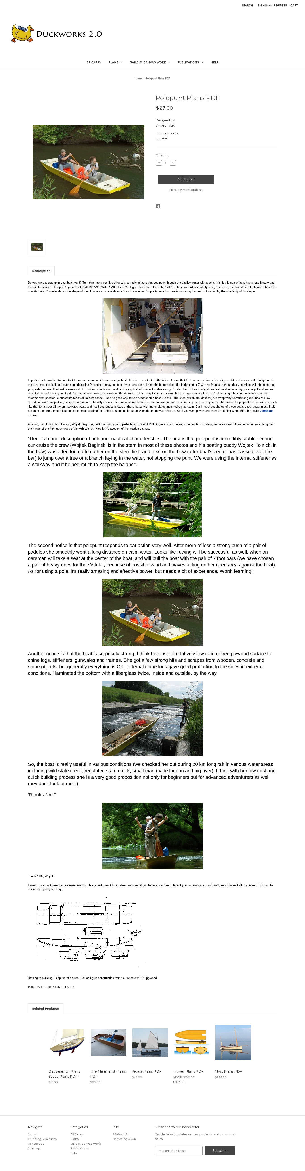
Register (280, 5)
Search (247, 5)
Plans (114, 62)
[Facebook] (158, 206)
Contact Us (36, 1144)
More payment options (186, 190)
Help (215, 62)
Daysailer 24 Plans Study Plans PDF (64, 1074)
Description (41, 271)
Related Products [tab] (45, 1009)
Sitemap (34, 1148)
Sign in (263, 5)
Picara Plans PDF (146, 1071)
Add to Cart (67, 1042)
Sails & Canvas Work (148, 62)
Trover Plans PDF (188, 1071)
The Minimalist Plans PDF (108, 1074)
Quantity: (162, 155)
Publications (188, 62)
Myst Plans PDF (228, 1071)
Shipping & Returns (42, 1139)
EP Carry (93, 62)
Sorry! (32, 1134)
